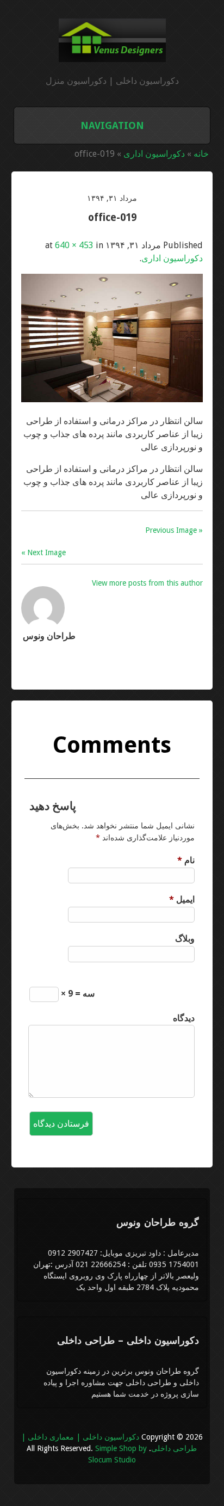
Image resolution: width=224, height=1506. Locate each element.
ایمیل (181, 899)
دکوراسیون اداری (154, 154)
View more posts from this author (147, 583)
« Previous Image (174, 530)
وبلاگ (184, 938)
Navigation (112, 125)
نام (185, 860)
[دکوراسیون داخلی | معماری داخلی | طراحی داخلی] (112, 55)
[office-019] (112, 399)
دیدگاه (183, 1018)
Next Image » (43, 552)
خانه (201, 154)
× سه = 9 (77, 993)
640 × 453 (74, 245)
